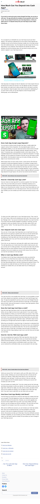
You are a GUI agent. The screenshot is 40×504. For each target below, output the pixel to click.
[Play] (31, 57)
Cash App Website (7, 445)
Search (34, 493)
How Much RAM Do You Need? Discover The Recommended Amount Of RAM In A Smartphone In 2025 (19, 62)
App (1, 12)
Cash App (7, 460)
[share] (34, 61)
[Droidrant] (20, 1)
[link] (6, 62)
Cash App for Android (8, 451)
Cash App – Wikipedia (8, 448)
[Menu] (1, 1)
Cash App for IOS (7, 454)
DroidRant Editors (5, 9)
